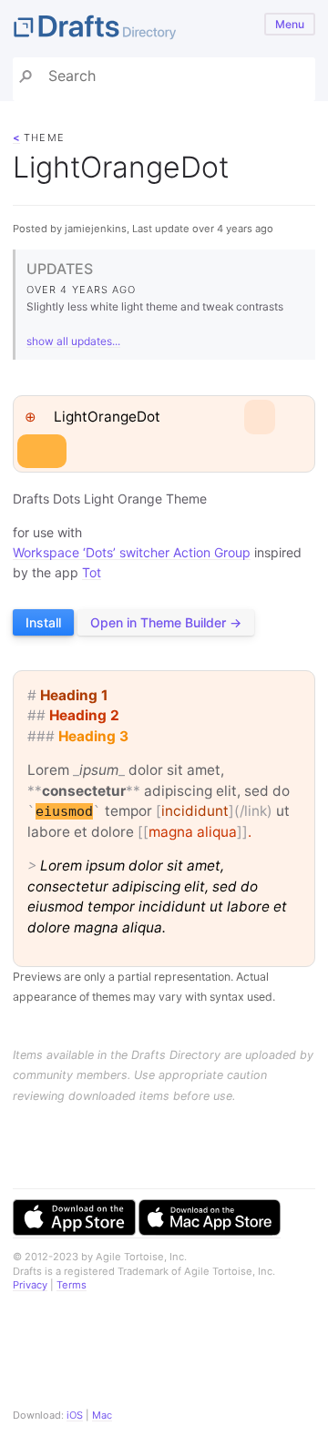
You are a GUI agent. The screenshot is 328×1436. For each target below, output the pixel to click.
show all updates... (73, 341)
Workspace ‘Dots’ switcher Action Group (132, 552)
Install (43, 622)
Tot (91, 572)
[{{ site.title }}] (164, 29)
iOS (75, 1415)
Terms (71, 1284)
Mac (102, 1415)
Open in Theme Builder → (165, 622)
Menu (289, 24)
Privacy (30, 1284)
